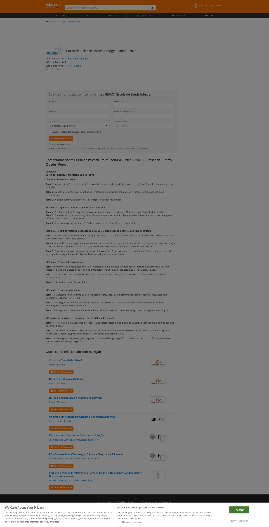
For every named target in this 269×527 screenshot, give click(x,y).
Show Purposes (239, 520)
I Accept (239, 509)
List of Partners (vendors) (129, 522)
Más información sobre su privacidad (42, 521)
